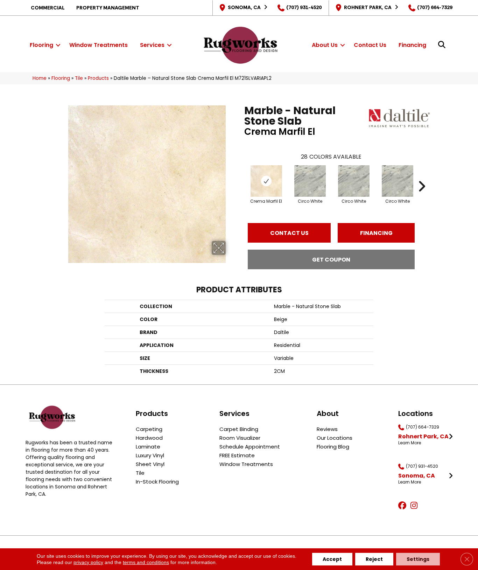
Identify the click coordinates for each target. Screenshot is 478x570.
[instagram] (415, 505)
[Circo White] (310, 181)
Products (98, 78)
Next (421, 175)
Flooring (41, 45)
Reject (374, 559)
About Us (325, 45)
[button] (58, 45)
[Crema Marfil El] (266, 181)
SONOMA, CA (244, 7)
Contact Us (370, 45)
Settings (418, 559)
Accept (332, 559)
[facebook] (403, 505)
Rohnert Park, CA (368, 7)
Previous (241, 175)
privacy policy (88, 562)
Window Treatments (98, 45)
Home (40, 78)
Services (152, 45)
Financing (412, 45)
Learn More (409, 443)
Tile (79, 78)
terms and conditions (146, 562)
